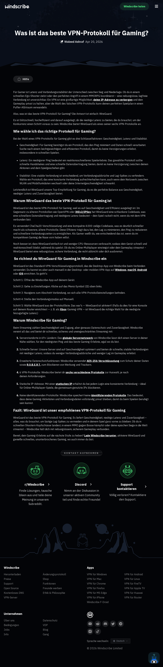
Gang (46, 634)
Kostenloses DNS (14, 592)
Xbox (63, 309)
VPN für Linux (132, 579)
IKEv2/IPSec (83, 211)
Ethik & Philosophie (54, 592)
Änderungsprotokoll (54, 574)
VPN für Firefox (96, 588)
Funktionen (49, 583)
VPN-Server (10, 597)
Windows (120, 269)
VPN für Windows (97, 574)
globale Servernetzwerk (78, 337)
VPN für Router (133, 597)
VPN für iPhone (95, 597)
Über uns (9, 620)
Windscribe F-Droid (98, 602)
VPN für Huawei (133, 592)
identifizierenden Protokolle (108, 395)
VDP (45, 625)
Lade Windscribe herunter (100, 435)
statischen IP (64, 383)
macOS (132, 269)
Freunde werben (52, 588)
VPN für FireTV (132, 583)
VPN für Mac (94, 579)
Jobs (7, 629)
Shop (46, 579)
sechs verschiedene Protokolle (85, 372)
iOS (21, 273)
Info (6, 634)
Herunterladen (12, 574)
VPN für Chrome (96, 583)
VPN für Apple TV (134, 588)
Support (8, 583)
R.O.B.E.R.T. (34, 364)
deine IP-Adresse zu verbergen (112, 99)
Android (142, 269)
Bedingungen (11, 625)
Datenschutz (50, 620)
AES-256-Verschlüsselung (103, 360)
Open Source (11, 588)
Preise (7, 579)
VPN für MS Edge (97, 592)
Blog (45, 629)
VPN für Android (133, 574)
